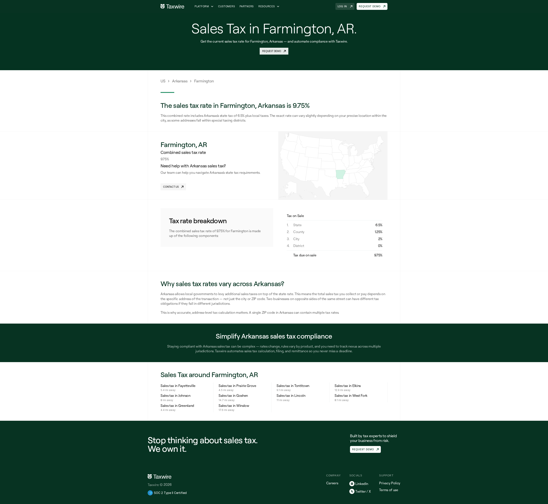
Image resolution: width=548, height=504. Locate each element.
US (163, 81)
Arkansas (179, 81)
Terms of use (388, 490)
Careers (332, 483)
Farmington (204, 81)
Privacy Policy (389, 483)
